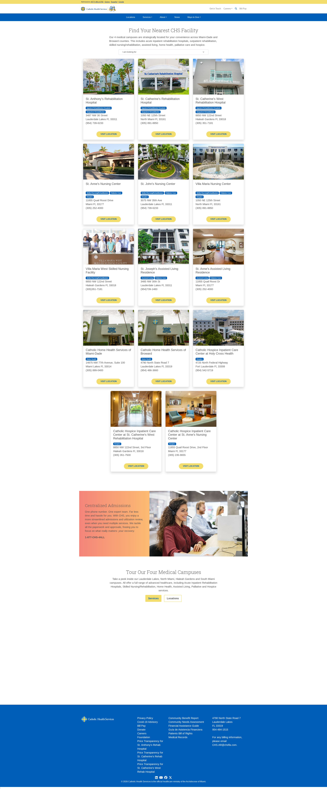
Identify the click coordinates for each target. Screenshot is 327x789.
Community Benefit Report (183, 718)
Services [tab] (153, 598)
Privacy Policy (145, 718)
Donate (141, 729)
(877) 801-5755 (97, 2)
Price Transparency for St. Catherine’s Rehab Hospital (150, 756)
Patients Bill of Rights (180, 733)
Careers (227, 9)
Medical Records (177, 737)
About (162, 17)
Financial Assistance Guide (183, 725)
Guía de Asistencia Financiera (185, 729)
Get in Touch (215, 9)
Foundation (143, 737)
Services (147, 17)
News (177, 17)
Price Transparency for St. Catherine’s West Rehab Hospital (150, 768)
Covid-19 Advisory (147, 722)
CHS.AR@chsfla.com (224, 745)
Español (114, 2)
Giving (107, 2)
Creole (121, 2)
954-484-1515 (220, 729)
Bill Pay (243, 9)
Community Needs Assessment (186, 722)
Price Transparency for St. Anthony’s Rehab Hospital (150, 745)
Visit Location (109, 134)
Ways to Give (193, 17)
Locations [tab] (173, 598)
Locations (130, 17)
